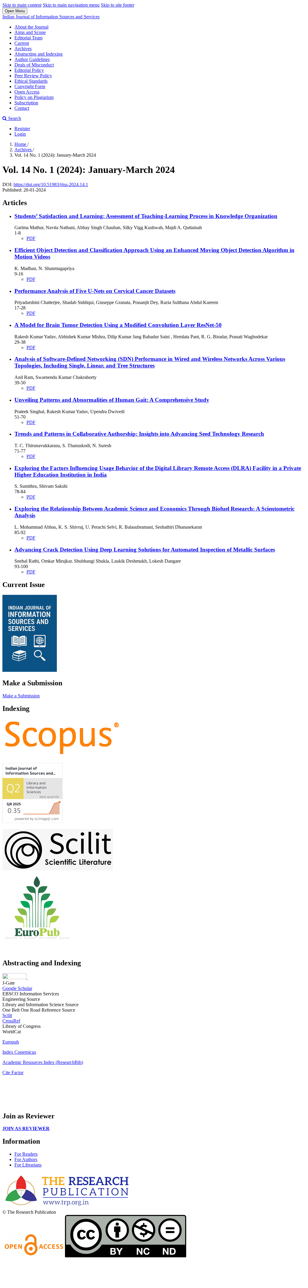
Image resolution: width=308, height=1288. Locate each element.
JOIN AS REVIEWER (26, 1128)
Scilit (7, 1015)
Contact (21, 108)
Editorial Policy (29, 70)
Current (21, 43)
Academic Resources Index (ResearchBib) (42, 1062)
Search (14, 118)
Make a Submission (21, 695)
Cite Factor (12, 1072)
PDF (30, 238)
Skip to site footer (117, 5)
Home (20, 144)
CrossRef (11, 1020)
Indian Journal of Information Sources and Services (51, 16)
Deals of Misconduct (34, 64)
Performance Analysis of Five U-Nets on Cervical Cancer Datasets (94, 291)
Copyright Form (29, 86)
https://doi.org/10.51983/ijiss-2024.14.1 (51, 184)
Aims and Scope (30, 32)
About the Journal (31, 26)
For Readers (26, 1154)
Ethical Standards (31, 81)
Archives (23, 48)
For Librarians (28, 1164)
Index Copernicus (19, 1052)
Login (20, 134)
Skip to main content (22, 5)
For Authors (25, 1159)
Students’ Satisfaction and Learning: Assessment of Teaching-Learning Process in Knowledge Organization (145, 216)
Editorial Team (28, 37)
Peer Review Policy (33, 75)
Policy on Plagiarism (34, 97)
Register (22, 128)
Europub (10, 1041)
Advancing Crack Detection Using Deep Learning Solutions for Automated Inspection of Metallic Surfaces (144, 549)
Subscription (26, 102)
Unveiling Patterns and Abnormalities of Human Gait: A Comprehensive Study (111, 400)
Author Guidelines (32, 59)
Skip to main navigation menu (71, 5)
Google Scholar (17, 988)
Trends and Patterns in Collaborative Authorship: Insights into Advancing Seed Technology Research (139, 434)
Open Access (26, 91)
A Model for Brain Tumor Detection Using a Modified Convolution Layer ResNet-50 (118, 325)
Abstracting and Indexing (38, 54)
